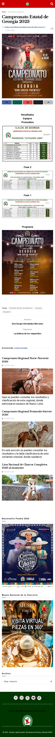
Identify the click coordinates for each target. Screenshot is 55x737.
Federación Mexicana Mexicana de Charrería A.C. (25, 27)
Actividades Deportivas (16, 12)
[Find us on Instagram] (22, 698)
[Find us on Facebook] (16, 698)
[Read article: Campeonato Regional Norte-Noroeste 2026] (27, 381)
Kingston (6, 312)
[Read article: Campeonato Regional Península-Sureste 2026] (27, 434)
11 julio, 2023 (9, 30)
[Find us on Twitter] (27, 698)
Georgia (38, 308)
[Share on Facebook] (7, 102)
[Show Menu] (3, 4)
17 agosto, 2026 (8, 365)
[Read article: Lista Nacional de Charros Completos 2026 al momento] (27, 488)
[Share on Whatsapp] (17, 102)
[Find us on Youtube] (33, 698)
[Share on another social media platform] (48, 102)
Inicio (4, 12)
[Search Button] (52, 4)
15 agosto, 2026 (8, 472)
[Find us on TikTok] (39, 698)
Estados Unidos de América (20, 308)
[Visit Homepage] (27, 4)
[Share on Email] (28, 102)
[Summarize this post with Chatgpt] (38, 102)
